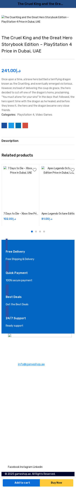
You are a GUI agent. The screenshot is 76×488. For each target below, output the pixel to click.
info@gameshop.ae (31, 364)
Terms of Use (16, 421)
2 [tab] (36, 231)
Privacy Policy (16, 417)
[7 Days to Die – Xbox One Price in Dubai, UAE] (21, 183)
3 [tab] (40, 231)
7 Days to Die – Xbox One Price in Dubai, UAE (21, 213)
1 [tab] (32, 231)
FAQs (11, 394)
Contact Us (15, 390)
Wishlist (13, 439)
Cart (10, 444)
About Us (13, 385)
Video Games (44, 114)
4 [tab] (44, 231)
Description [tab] (9, 141)
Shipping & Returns (20, 412)
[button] (21, 206)
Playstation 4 (25, 114)
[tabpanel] (19, 195)
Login (11, 448)
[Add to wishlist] (35, 170)
